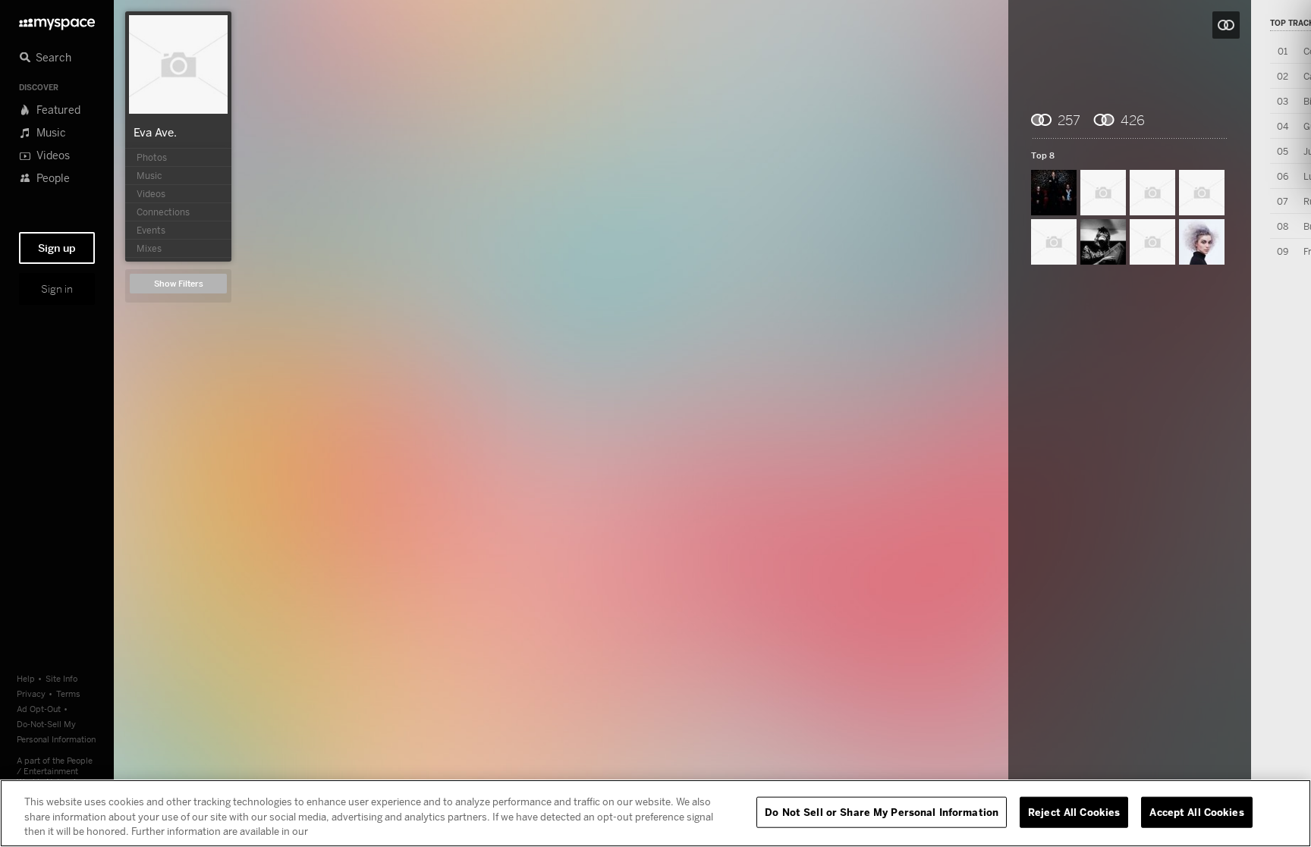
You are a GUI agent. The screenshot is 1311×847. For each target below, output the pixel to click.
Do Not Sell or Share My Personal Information (881, 811)
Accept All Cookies (1196, 811)
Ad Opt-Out (39, 708)
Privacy (31, 693)
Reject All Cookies (1074, 811)
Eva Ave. (155, 132)
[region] (655, 813)
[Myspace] (57, 20)
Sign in (57, 289)
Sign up (57, 248)
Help (26, 678)
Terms (68, 693)
